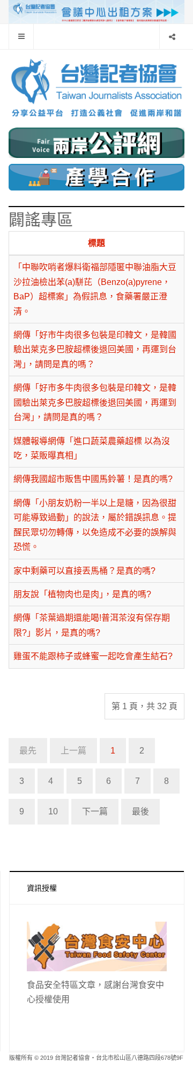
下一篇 (95, 811)
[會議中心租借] (96, 10)
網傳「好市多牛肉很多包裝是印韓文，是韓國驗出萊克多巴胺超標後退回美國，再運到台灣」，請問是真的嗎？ (94, 402)
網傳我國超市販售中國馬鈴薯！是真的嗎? (93, 479)
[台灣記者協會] (96, 93)
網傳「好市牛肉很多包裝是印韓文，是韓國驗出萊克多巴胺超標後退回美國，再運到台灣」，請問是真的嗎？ (94, 349)
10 (53, 811)
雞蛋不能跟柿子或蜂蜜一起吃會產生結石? (93, 656)
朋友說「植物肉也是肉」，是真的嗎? (82, 594)
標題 (96, 243)
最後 (140, 811)
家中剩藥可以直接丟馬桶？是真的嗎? (84, 570)
